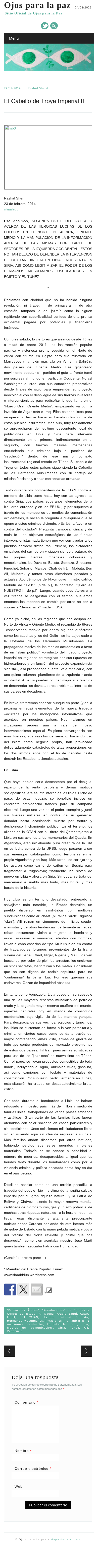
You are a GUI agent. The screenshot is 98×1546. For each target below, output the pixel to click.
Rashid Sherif (38, 88)
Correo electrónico (33, 1469)
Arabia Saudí (67, 1313)
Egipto (49, 1317)
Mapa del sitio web (67, 1539)
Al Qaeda (46, 1313)
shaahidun (12, 209)
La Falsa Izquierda (62, 1324)
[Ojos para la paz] (49, 70)
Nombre (23, 1451)
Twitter (44, 25)
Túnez (74, 1327)
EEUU (11, 1317)
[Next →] (86, 1351)
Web (19, 1486)
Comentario (26, 1402)
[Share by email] (37, 1289)
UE (86, 1327)
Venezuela (15, 1331)
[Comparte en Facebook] (10, 1289)
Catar (84, 1313)
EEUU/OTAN (29, 1317)
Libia (84, 1324)
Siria (61, 1327)
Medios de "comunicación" (30, 1327)
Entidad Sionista (74, 1317)
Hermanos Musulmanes (25, 1320)
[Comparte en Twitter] (23, 1289)
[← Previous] (9, 1351)
